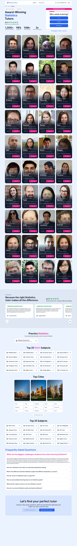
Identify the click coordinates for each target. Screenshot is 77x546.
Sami (25, 75)
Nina (58, 125)
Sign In (69, 2)
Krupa (8, 225)
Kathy (25, 150)
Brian (42, 50)
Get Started (16, 56)
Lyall (7, 50)
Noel (25, 275)
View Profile (9, 56)
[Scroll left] (7, 321)
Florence (43, 100)
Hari (58, 50)
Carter (42, 275)
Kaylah (42, 75)
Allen (25, 100)
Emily (42, 200)
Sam (7, 150)
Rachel (42, 125)
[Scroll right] (70, 321)
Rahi (24, 250)
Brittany (9, 100)
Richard (26, 175)
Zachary (9, 75)
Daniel (42, 250)
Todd (25, 200)
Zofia (25, 225)
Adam (8, 275)
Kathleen (9, 200)
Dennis (8, 175)
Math (9, 6)
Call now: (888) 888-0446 (62, 2)
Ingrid (59, 100)
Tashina (26, 50)
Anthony (43, 175)
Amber (8, 125)
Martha (59, 200)
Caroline (60, 175)
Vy (58, 250)
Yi (57, 275)
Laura (8, 250)
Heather (26, 125)
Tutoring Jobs (41, 2)
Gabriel (60, 225)
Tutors (6, 6)
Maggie (60, 150)
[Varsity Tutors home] (12, 3)
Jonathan (43, 225)
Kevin (42, 150)
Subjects (34, 2)
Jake (59, 75)
